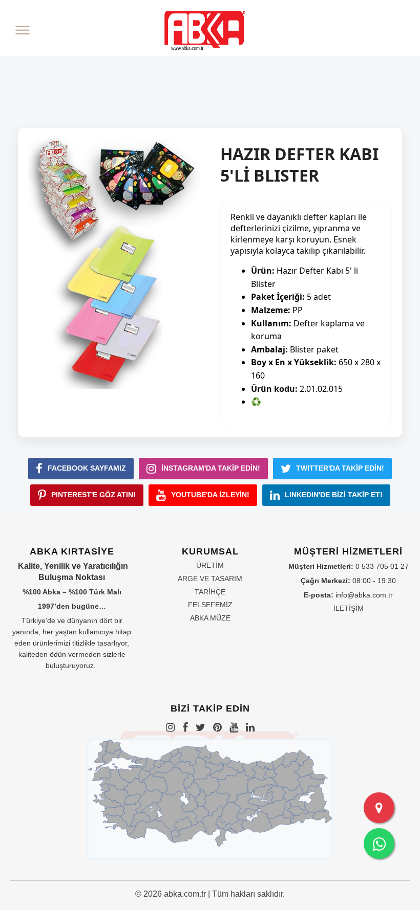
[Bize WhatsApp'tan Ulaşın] (379, 843)
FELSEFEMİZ (210, 605)
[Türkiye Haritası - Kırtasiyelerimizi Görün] (379, 807)
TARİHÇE (210, 592)
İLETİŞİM (348, 608)
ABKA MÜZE (210, 618)
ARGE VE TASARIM (210, 578)
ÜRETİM (210, 565)
